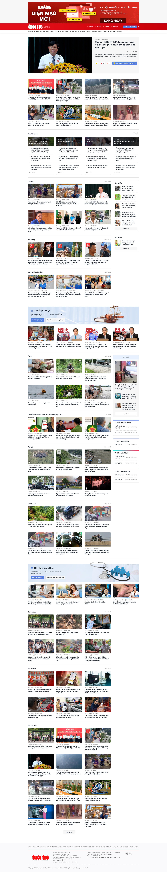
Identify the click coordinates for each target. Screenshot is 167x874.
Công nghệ (119, 31)
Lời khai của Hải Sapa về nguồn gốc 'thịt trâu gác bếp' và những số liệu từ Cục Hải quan (129, 406)
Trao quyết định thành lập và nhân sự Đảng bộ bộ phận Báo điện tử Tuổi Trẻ (39, 98)
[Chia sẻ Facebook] (130, 51)
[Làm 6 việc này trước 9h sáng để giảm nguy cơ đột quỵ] (41, 704)
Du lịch (85, 847)
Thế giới (52, 31)
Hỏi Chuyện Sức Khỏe (90, 600)
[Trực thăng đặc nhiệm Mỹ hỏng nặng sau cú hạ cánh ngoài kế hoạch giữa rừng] (41, 456)
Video (48, 847)
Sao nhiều (118, 237)
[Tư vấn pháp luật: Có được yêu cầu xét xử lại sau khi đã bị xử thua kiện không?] (69, 333)
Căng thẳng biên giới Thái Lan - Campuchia (124, 142)
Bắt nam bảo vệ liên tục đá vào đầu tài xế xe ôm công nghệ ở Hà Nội (96, 229)
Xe (81, 847)
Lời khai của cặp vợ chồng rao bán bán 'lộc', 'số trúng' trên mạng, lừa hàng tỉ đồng (40, 229)
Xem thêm (69, 832)
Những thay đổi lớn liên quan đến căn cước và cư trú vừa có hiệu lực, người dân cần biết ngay (68, 437)
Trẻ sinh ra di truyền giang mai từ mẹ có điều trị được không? (124, 603)
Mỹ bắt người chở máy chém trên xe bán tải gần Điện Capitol (39, 494)
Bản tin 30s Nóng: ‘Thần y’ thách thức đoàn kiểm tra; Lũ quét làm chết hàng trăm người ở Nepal (68, 99)
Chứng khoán (90, 141)
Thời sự (52, 847)
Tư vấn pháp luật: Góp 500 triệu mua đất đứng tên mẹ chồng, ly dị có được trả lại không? (124, 346)
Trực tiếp (42, 31)
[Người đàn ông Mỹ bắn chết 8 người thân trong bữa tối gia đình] (69, 483)
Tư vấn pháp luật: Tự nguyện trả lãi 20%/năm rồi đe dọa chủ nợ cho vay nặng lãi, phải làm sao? (96, 346)
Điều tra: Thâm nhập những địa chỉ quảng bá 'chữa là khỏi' (128, 223)
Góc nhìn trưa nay (97, 31)
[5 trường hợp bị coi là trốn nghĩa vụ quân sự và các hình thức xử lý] (118, 396)
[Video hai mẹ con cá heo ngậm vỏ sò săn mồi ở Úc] (41, 392)
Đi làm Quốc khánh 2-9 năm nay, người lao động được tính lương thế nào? (40, 690)
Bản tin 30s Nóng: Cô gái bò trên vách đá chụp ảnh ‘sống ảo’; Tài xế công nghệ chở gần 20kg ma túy (68, 262)
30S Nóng (88, 31)
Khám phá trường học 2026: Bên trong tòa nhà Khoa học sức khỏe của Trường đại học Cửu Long (68, 294)
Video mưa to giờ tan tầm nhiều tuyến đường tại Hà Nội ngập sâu (39, 203)
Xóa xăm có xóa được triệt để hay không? (95, 603)
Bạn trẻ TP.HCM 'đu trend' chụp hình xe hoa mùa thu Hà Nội (40, 377)
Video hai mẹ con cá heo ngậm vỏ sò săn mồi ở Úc (39, 403)
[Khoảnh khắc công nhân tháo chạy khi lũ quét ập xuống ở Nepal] (117, 214)
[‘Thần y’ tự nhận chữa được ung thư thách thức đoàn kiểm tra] (41, 112)
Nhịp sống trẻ (91, 847)
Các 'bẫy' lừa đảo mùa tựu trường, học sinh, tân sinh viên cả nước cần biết (96, 716)
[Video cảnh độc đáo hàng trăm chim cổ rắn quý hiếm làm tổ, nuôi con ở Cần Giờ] (69, 392)
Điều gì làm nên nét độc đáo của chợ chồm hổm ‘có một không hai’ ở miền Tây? (67, 658)
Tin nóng (36, 31)
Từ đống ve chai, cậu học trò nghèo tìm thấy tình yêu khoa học (97, 633)
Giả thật (130, 847)
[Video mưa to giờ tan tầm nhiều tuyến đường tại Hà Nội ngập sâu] (41, 191)
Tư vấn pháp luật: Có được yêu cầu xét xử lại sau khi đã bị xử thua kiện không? (68, 345)
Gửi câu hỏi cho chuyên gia (55, 320)
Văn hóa (98, 847)
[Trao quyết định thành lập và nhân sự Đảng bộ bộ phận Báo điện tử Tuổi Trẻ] (41, 86)
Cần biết (107, 26)
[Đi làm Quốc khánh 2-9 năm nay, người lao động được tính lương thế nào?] (41, 678)
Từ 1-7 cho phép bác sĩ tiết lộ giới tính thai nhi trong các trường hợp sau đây (39, 603)
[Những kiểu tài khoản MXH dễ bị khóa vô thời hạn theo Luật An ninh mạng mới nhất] (69, 678)
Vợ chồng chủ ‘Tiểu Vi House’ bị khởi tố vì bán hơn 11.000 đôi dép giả (68, 229)
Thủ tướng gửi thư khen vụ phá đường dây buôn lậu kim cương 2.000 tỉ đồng (96, 124)
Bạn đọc (136, 847)
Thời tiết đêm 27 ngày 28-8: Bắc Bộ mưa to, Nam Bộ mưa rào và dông (39, 823)
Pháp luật (63, 847)
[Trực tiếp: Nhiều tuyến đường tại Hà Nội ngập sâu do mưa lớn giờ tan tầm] (126, 86)
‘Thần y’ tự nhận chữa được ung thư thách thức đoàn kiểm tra (39, 124)
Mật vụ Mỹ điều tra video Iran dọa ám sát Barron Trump (96, 494)
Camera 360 (106, 31)
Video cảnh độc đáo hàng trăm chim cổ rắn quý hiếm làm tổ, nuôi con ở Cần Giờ (68, 404)
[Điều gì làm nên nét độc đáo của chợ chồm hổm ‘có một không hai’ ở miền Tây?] (69, 646)
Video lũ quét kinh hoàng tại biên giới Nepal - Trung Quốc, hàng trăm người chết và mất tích (96, 469)
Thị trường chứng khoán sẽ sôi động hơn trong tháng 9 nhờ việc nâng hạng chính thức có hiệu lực (96, 691)
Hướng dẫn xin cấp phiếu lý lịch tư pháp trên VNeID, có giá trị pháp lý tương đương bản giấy (97, 437)
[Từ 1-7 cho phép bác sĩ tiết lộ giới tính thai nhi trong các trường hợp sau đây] (41, 591)
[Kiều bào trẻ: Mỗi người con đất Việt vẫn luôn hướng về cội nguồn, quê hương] (41, 646)
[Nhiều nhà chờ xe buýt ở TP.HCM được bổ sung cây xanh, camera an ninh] (41, 621)
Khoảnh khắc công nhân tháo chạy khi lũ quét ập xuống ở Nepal (129, 214)
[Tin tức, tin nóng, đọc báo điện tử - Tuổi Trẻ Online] (35, 26)
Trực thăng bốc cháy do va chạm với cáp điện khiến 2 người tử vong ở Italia (97, 98)
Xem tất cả (32, 172)
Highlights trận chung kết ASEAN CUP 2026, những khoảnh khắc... (128, 197)
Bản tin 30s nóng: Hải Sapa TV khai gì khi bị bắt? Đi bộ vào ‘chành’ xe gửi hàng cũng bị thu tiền (96, 262)
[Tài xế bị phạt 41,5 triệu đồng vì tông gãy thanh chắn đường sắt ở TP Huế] (69, 513)
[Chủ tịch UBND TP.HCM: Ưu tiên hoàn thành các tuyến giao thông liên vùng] (98, 191)
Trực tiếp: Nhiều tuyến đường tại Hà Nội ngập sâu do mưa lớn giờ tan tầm (124, 98)
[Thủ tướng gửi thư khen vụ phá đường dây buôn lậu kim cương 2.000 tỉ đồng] (98, 112)
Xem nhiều (118, 183)
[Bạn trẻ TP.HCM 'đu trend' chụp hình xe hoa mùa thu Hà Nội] (41, 366)
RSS (119, 857)
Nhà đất (119, 847)
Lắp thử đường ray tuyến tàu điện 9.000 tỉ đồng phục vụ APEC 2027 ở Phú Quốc (67, 203)
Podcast (91, 26)
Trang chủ (31, 847)
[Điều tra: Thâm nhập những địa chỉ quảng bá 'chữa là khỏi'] (117, 223)
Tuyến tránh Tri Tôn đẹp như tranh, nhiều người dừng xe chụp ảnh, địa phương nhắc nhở (95, 378)
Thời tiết (30, 820)
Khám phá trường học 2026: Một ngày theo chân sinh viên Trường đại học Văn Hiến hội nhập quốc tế (39, 294)
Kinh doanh (70, 847)
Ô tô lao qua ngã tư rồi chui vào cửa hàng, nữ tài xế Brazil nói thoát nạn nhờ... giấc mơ (67, 552)
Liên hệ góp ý (113, 857)
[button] (134, 134)
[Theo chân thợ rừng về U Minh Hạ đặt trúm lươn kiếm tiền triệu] (69, 366)
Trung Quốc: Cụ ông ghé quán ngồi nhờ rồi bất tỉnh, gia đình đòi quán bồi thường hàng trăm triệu (126, 387)
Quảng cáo (115, 26)
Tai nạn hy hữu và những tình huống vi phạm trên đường (38, 142)
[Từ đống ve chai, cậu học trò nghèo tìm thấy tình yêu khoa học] (98, 621)
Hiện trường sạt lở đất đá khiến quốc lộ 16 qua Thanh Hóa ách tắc (40, 525)
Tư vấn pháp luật (60, 342)
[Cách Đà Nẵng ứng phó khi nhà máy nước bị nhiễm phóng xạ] (69, 112)
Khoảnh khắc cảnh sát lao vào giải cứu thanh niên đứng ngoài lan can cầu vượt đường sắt (97, 552)
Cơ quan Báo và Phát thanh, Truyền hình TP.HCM (65, 862)
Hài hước (82, 31)
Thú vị (47, 31)
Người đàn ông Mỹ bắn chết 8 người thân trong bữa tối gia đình (67, 494)
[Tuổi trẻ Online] (40, 857)
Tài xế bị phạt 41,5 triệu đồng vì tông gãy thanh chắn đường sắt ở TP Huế (67, 525)
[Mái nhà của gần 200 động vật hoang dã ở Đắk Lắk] (69, 621)
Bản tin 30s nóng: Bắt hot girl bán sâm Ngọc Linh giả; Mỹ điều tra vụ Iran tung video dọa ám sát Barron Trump (40, 262)
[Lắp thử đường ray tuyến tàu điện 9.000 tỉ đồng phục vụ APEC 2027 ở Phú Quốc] (69, 191)
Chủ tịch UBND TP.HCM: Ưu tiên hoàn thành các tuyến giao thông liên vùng (96, 203)
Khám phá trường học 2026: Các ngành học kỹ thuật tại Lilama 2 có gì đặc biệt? (97, 294)
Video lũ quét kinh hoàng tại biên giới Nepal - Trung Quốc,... (128, 188)
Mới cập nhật (32, 725)
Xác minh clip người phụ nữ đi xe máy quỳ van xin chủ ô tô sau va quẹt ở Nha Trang (40, 552)
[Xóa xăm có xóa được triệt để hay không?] (98, 591)
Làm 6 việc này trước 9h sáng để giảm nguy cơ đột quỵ (40, 716)
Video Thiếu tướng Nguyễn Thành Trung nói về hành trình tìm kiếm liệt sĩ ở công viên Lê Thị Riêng (97, 658)
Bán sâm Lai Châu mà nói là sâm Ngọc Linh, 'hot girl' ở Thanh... (128, 205)
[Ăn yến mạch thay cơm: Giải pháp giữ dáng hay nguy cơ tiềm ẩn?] (69, 591)
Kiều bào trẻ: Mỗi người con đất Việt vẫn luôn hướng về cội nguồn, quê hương (39, 658)
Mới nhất (30, 31)
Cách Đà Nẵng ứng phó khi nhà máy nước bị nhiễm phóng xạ (67, 124)
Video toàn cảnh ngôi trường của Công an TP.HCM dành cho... (128, 243)
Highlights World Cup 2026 (66, 141)
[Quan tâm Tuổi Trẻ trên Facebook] (131, 853)
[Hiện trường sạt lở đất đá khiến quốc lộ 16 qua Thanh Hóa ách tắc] (41, 513)
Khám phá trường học (35, 272)
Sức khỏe (112, 31)
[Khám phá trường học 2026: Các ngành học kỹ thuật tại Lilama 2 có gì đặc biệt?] (98, 282)
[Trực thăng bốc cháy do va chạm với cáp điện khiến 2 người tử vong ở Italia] (98, 86)
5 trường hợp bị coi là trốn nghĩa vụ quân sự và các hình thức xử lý (129, 396)
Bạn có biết (65, 31)
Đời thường (58, 31)
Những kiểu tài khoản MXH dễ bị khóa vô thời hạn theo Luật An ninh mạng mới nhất (68, 691)
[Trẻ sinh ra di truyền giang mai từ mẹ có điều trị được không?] (126, 591)
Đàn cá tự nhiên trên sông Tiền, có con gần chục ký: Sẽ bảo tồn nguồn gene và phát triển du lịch (97, 404)
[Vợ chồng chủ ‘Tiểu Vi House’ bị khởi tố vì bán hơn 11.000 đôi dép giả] (69, 217)
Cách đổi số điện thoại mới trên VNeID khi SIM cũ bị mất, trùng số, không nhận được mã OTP (40, 437)
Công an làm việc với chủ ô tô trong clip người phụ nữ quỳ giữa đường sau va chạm (97, 526)
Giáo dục (114, 847)
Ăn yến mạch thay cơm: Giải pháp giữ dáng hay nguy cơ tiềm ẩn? (67, 603)
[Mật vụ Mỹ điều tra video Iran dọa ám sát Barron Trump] (98, 483)
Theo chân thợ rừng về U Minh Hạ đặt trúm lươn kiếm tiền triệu (68, 377)
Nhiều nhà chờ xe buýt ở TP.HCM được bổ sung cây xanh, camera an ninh (40, 633)
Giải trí (77, 31)
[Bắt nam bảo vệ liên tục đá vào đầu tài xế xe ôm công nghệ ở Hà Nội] (98, 217)
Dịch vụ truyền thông (92, 857)
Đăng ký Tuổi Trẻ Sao (130, 26)
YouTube (98, 26)
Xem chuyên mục (37, 320)
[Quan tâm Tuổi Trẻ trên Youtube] (126, 853)
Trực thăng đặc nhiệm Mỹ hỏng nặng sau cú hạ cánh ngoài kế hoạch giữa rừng (39, 469)
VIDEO (47, 27)
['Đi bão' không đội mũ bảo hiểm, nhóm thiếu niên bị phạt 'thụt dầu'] (126, 112)
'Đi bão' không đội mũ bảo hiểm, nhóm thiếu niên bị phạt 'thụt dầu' (125, 124)
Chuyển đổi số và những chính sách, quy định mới (45, 414)
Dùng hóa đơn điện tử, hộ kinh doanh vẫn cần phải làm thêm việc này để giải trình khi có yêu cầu (40, 346)
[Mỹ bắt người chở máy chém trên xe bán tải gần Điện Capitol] (41, 483)
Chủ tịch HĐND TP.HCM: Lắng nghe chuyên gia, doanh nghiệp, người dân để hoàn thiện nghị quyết (115, 45)
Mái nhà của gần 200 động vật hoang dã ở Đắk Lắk (67, 633)
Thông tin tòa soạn (58, 860)
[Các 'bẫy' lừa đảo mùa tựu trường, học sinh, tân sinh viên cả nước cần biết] (98, 704)
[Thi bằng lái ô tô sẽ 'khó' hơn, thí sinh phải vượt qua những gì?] (69, 704)
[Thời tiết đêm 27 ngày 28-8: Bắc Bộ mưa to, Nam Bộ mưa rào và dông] (41, 811)
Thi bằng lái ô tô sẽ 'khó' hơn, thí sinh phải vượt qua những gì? (67, 716)
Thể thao (71, 31)
